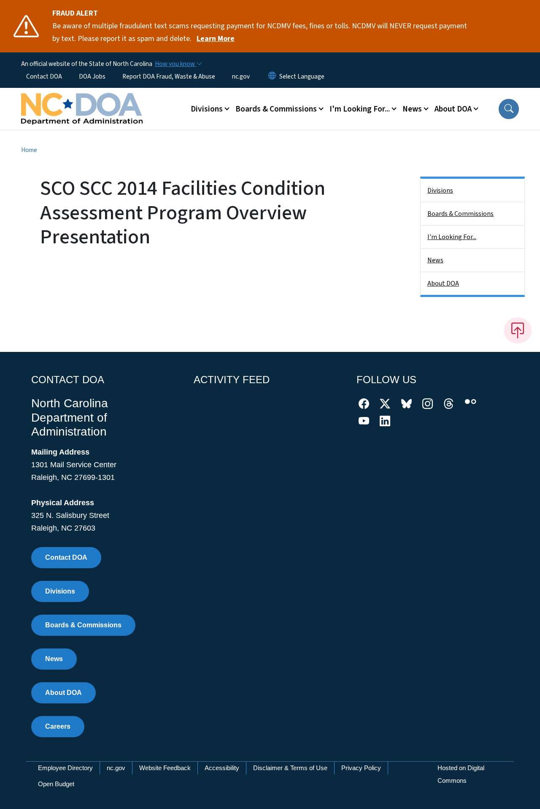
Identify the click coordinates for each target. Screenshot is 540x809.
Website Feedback (165, 767)
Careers (57, 726)
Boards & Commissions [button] (276, 109)
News (435, 260)
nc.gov (241, 76)
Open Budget (56, 783)
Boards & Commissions (460, 213)
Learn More (216, 38)
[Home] (82, 99)
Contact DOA (44, 76)
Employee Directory (65, 767)
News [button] (412, 109)
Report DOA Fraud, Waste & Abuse (168, 76)
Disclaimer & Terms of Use (290, 767)
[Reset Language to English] (272, 76)
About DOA (443, 283)
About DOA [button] (453, 109)
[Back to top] (518, 330)
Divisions (440, 190)
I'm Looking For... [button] (359, 109)
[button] (509, 109)
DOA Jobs (92, 76)
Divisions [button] (207, 109)
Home (29, 150)
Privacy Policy (361, 767)
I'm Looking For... (451, 237)
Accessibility (222, 767)
